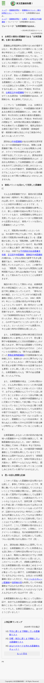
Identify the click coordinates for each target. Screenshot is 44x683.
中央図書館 (17, 141)
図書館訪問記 (14, 10)
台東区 (24, 19)
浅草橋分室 (17, 582)
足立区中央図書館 (16, 255)
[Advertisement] (22, 668)
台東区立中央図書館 (15, 92)
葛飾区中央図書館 (34, 255)
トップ (4, 10)
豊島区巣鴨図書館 (16, 355)
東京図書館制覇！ (24, 3)
